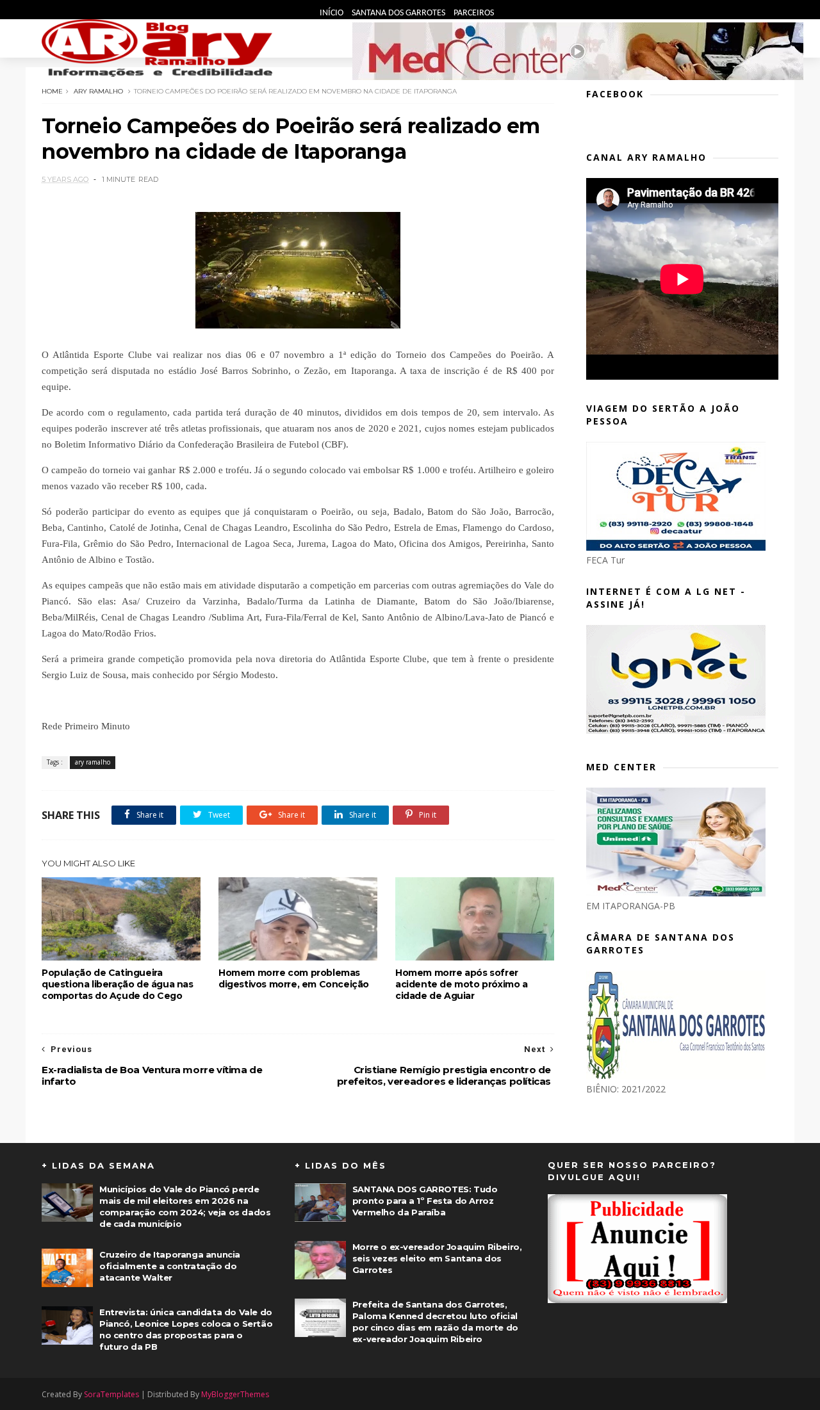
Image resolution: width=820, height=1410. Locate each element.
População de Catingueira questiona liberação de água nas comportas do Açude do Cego (117, 984)
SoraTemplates (111, 1394)
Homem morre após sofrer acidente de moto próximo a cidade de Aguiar (461, 984)
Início (332, 13)
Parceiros (474, 13)
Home (52, 91)
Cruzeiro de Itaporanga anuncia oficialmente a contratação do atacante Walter (169, 1266)
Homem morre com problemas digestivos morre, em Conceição (293, 978)
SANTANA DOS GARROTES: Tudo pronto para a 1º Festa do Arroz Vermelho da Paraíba (425, 1200)
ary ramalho (98, 91)
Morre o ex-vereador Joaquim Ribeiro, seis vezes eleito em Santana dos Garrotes (437, 1258)
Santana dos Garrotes (399, 13)
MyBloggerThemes (235, 1394)
